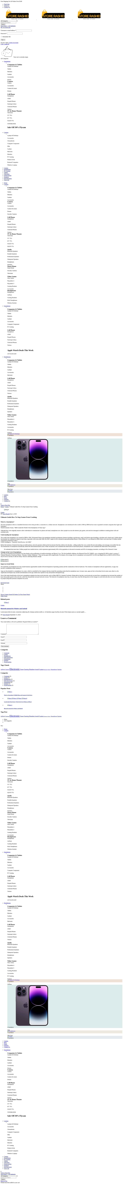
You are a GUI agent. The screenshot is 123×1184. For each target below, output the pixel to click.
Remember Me (6, 36)
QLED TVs (10, 246)
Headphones (10, 262)
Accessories (10, 77)
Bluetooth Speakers (12, 251)
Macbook (9, 151)
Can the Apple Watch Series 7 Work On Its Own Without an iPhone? (18, 701)
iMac (8, 146)
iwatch (37, 669)
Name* (3, 637)
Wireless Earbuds (11, 303)
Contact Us (7, 7)
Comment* (4, 634)
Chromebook (10, 141)
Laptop (41, 669)
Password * (4, 33)
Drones (9, 79)
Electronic (3, 583)
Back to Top (4, 1181)
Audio (8, 483)
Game (7, 583)
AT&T (9, 98)
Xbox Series (10, 278)
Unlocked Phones (12, 106)
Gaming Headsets (12, 286)
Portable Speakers (12, 254)
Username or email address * (8, 30)
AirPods (9, 295)
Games (7, 506)
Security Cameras (12, 214)
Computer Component (13, 143)
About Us (6, 5)
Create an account (13, 42)
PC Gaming (10, 157)
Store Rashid (6, 514)
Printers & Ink (11, 159)
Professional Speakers (13, 256)
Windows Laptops (12, 165)
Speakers (9, 264)
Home (2, 506)
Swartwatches (7, 662)
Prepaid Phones (11, 101)
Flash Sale (6, 4)
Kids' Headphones (12, 300)
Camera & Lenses (12, 88)
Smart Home (10, 268)
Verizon (9, 109)
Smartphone (10, 96)
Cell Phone (9, 438)
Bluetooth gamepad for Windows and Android (14, 608)
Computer (6, 653)
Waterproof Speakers (12, 259)
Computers (9, 432)
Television (10, 112)
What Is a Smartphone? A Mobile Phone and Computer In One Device (18, 695)
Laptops (9, 74)
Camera (9, 83)
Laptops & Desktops (12, 66)
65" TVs (9, 118)
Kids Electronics (8, 657)
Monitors (9, 71)
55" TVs (9, 115)
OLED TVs (10, 120)
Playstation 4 (10, 281)
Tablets (9, 69)
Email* (2, 640)
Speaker (6, 660)
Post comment (4, 646)
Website (3, 643)
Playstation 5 (10, 283)
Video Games (10, 489)
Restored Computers (12, 162)
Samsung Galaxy (11, 104)
